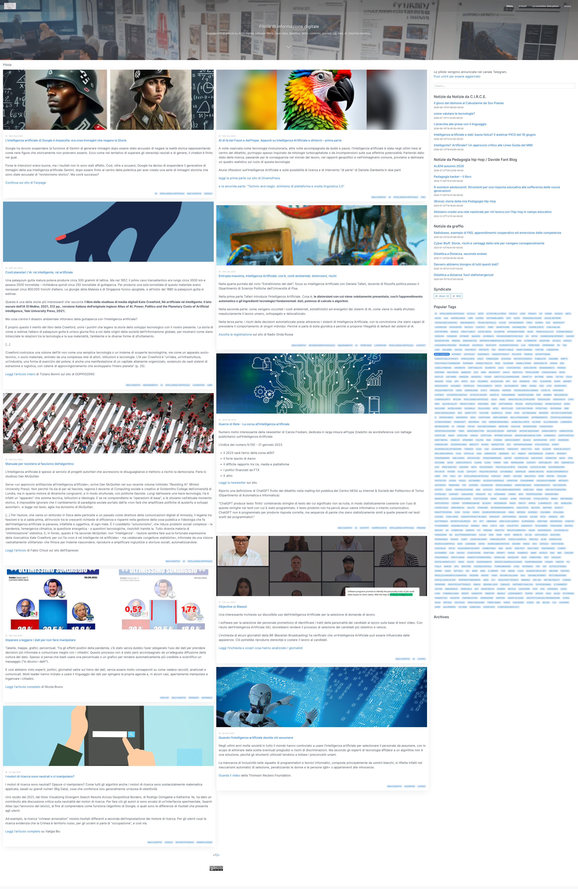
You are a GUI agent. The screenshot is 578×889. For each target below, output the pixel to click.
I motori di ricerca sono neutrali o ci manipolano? (40, 776)
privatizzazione (534, 494)
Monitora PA (487, 589)
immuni (447, 566)
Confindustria (469, 598)
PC (568, 562)
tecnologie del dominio (526, 390)
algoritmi (410, 786)
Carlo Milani (553, 327)
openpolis (469, 386)
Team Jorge (452, 517)
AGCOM (458, 350)
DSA (472, 381)
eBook (511, 571)
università (459, 368)
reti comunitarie (557, 575)
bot (460, 413)
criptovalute (475, 368)
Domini (438, 571)
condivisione (474, 553)
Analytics (526, 449)
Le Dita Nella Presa (496, 313)
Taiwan (497, 462)
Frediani (421, 528)
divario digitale (553, 404)
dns (542, 386)
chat (570, 399)
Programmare (442, 458)
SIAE (502, 526)
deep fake (542, 521)
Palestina (544, 341)
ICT (513, 453)
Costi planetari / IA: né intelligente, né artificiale (39, 272)
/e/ (447, 530)
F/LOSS (466, 512)
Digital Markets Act (445, 562)
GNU (523, 575)
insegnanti (483, 354)
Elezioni (547, 449)
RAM (488, 440)
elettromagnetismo (465, 535)
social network (553, 318)
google (168, 842)
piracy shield (468, 332)
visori (532, 530)
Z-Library (493, 571)
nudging (464, 467)
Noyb (562, 372)
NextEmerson (535, 453)
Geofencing (556, 521)
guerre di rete (379, 528)
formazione (492, 359)
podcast (496, 476)
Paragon (463, 377)
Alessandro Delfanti (468, 548)
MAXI (460, 544)
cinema (512, 494)
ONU (552, 553)
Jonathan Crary (478, 539)
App (456, 381)
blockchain (497, 381)
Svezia (530, 602)
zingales (505, 584)
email (502, 399)
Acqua (452, 480)
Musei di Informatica (557, 471)
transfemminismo (492, 458)
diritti (564, 359)
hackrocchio (521, 458)
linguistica (522, 508)
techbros (483, 381)
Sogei (563, 589)
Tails (452, 476)
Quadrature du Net (536, 571)
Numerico (523, 553)
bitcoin (457, 399)
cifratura (512, 480)
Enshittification (443, 512)
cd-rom (463, 607)
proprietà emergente (469, 580)
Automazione (529, 413)
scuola (471, 313)
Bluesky (487, 503)
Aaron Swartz (549, 431)
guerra (539, 323)
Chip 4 (494, 526)
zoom (449, 490)
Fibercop (489, 593)
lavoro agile (441, 508)
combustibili (489, 548)
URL (556, 503)
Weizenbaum (500, 503)
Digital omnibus (504, 485)
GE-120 (528, 535)
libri (210, 385)
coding (455, 503)
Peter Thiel (541, 408)
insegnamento (547, 368)
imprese (521, 512)
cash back (440, 548)
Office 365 (440, 435)
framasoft (459, 422)
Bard (474, 571)
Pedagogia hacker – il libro (452, 176)
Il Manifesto (545, 503)
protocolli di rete (505, 467)
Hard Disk (528, 490)
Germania (504, 453)
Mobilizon (566, 503)
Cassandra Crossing (445, 345)
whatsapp (491, 345)
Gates (482, 544)
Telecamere (541, 526)
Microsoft (558, 323)
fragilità (480, 494)
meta (473, 467)
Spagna (461, 426)
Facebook (452, 336)
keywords (527, 566)
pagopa (454, 539)
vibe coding (458, 458)
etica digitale (542, 444)
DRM (491, 535)
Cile (437, 467)
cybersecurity (442, 399)
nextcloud (507, 408)
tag (538, 566)
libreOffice (490, 453)
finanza (561, 368)
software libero (495, 318)
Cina (519, 341)
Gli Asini (536, 422)
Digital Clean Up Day (445, 580)
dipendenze (548, 345)
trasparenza (441, 557)
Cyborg (566, 580)
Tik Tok (559, 377)
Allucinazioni (551, 422)
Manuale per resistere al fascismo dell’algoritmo (39, 464)
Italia (569, 377)
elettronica (441, 521)
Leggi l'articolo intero (20, 374)
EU (527, 336)
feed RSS (533, 539)
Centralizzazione (464, 490)
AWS (478, 490)
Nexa (473, 417)
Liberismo (491, 521)
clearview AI (498, 449)
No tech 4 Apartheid (561, 413)
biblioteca (530, 476)
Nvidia (526, 544)
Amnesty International (479, 557)
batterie (539, 377)
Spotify (439, 490)
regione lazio (490, 584)
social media (484, 332)
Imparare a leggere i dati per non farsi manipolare (40, 640)
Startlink (462, 435)
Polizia (519, 404)
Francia (528, 354)
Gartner (547, 508)
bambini (547, 395)
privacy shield (467, 404)
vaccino (517, 476)
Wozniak (474, 575)
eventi (555, 444)
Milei (524, 557)
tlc (554, 602)
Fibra (523, 386)
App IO (452, 548)
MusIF (509, 548)
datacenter (455, 327)
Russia (485, 444)
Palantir (516, 354)
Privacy (513, 313)
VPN (484, 422)
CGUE (448, 381)
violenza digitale (482, 566)
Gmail (493, 499)
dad (548, 323)
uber (437, 476)
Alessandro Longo (461, 499)
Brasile (501, 593)
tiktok (471, 426)
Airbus (477, 584)
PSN (542, 589)
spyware (464, 336)
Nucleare (440, 408)
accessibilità (511, 386)
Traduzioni (556, 526)
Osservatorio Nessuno (493, 512)
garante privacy (500, 354)
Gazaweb (553, 359)
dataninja (207, 698)
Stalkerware (527, 480)
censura (439, 336)
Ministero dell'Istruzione (522, 399)
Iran (437, 404)
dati (509, 318)
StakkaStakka (549, 372)
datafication (540, 440)
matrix (485, 575)
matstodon (557, 544)
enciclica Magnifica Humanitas (450, 575)
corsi (459, 390)
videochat (513, 449)
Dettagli (458, 571)
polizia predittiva (444, 390)
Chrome (498, 440)
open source (467, 359)
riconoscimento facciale (322, 345)
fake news (483, 404)
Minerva (470, 530)
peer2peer (454, 485)
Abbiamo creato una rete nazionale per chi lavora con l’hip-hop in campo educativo (493, 212)
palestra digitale (488, 471)
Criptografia (509, 517)
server (507, 458)
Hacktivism (484, 417)
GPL (509, 444)
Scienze (501, 589)
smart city (470, 413)
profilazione (532, 372)
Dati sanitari (559, 485)
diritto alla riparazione (506, 377)
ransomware (508, 395)
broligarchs (561, 395)
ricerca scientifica (444, 544)
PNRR (490, 327)
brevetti (474, 444)
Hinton (550, 476)
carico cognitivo (517, 539)
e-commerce (560, 584)
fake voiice (533, 548)
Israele (454, 332)
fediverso (558, 390)
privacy (532, 313)
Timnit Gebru (494, 602)
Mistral (448, 602)
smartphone (502, 327)
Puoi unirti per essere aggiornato (457, 76)
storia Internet (443, 422)
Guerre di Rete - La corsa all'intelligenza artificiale (254, 424)
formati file (441, 598)
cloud (502, 323)
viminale (553, 517)
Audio (438, 318)
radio (451, 435)
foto (543, 517)
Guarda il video (229, 775)
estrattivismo (543, 354)
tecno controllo (487, 323)
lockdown (524, 589)
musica (526, 440)
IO (453, 426)
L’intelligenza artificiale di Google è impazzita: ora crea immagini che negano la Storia (65, 140)
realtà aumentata (516, 530)
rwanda (475, 526)
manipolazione (204, 842)
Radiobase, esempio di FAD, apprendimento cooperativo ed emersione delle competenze (497, 233)
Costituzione (480, 499)
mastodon (452, 372)
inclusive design (495, 431)
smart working (524, 350)
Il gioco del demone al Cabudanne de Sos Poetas (469, 103)
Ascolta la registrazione (235, 334)
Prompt (501, 553)
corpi (464, 539)
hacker (570, 336)
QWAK (533, 553)
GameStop (477, 593)
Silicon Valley (450, 404)
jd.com (438, 589)
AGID (537, 449)
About (567, 6)
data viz (165, 698)
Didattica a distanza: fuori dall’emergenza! (464, 275)
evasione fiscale (459, 526)
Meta (568, 313)
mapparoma (566, 499)
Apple (534, 336)
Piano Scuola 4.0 (544, 332)
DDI (476, 589)
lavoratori (198, 385)
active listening (558, 566)
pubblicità (540, 359)
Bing (483, 571)
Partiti (522, 503)
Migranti (561, 453)
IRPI (562, 517)
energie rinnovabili (498, 422)
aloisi (557, 593)
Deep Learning (500, 417)
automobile (506, 471)
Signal (533, 386)
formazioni (440, 535)
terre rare (365, 345)
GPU (535, 544)
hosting (565, 571)
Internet (456, 354)
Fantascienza (446, 417)
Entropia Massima (523, 444)
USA (446, 318)
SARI (506, 462)
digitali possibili (534, 404)
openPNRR (440, 584)
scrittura (486, 435)
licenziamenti (515, 593)
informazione (442, 426)
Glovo (470, 562)
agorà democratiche (498, 544)
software (451, 377)
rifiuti (498, 386)
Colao (482, 535)
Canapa (549, 562)
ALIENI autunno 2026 (449, 166)
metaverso (461, 417)
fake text (519, 548)
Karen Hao (475, 607)
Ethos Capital (541, 499)
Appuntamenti (516, 323)
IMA (514, 381)
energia (456, 341)
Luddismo (470, 544)
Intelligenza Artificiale (172, 193)
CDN (570, 458)
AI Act (484, 390)
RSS (458, 296)
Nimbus (521, 453)
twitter (539, 350)
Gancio (474, 435)
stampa (561, 548)
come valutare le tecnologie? (454, 113)
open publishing (476, 602)
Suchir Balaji (561, 530)
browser (543, 413)
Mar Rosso (536, 458)
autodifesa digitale (457, 395)
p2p (464, 485)
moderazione (529, 426)
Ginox (512, 503)
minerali (525, 580)
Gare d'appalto (463, 462)
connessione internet (552, 336)
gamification (566, 431)
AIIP (544, 566)
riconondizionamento (502, 508)
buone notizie (442, 341)
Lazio (520, 571)
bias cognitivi (194, 193)
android (506, 390)
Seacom (523, 517)
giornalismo (471, 390)
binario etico (441, 499)
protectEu (440, 480)
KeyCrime (439, 462)
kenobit (567, 381)
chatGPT (364, 528)
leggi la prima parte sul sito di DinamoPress (249, 178)
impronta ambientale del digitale (496, 341)
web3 (511, 512)
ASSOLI (462, 480)
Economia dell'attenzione (448, 449)
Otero (566, 598)
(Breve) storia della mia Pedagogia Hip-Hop (465, 201)
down (557, 381)
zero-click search (509, 521)
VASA (548, 593)
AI (156, 193)
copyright (470, 350)
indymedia (474, 422)
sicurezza (477, 345)
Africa (532, 503)
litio (549, 386)
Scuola (556, 341)
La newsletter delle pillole (545, 6)
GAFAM (548, 313)
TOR (445, 476)
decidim (516, 544)
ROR (538, 395)
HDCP (507, 535)
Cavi (476, 372)
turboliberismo (503, 566)
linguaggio (467, 494)
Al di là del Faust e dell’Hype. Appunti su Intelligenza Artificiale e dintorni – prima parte (280, 140)
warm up (517, 535)
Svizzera (473, 485)
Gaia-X (506, 372)
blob (543, 539)
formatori (551, 458)
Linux (480, 359)
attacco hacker (478, 395)
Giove (450, 462)
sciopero (564, 602)
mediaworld (451, 589)
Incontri (454, 598)
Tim (564, 345)
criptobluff (545, 462)
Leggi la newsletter (232, 482)
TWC (423, 197)
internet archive (503, 435)
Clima (487, 462)
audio (517, 318)
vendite (560, 562)
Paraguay (494, 517)
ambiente (466, 372)
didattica (517, 372)
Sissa (494, 399)
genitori (500, 598)
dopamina (468, 363)
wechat (439, 530)
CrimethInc (535, 557)
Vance (507, 602)
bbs (559, 553)
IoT (474, 521)
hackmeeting (519, 327)
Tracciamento (484, 386)
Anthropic (440, 485)
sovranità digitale (508, 345)
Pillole (510, 6)
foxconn (522, 467)
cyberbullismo (450, 593)
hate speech (541, 535)
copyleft (471, 471)
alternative (530, 341)
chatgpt (420, 345)
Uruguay (556, 557)
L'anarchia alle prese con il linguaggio (460, 124)
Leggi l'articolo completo (22, 687)
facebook (464, 345)
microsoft (494, 372)
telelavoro (484, 408)
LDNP (522, 313)
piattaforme (441, 332)
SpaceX (539, 593)
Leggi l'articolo (15, 550)
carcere (569, 553)
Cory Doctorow (524, 408)
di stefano (568, 593)
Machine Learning (487, 426)
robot (507, 476)
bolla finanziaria (519, 417)
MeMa (539, 490)
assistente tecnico (508, 580)
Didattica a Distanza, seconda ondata (460, 254)
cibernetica (567, 462)
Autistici (487, 490)
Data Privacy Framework (447, 363)
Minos (554, 499)
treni (461, 431)
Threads (469, 449)
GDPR (480, 313)
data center (530, 368)
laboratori (552, 350)
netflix (512, 589)
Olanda (503, 499)
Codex (476, 512)
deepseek (511, 431)
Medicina (503, 426)
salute (470, 508)
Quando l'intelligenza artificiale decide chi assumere (256, 737)
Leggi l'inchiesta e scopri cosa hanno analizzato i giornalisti (261, 648)
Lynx (437, 593)
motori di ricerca (185, 842)
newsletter (498, 444)
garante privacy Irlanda (473, 517)
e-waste (550, 453)
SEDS (485, 580)
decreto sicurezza (460, 521)
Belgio (546, 602)
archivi (460, 553)
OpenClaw (499, 557)
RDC (546, 557)
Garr (437, 607)
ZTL (493, 580)
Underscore (441, 444)
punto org (525, 499)
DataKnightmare (516, 332)
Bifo (521, 494)
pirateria (439, 372)
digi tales (460, 602)
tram (494, 575)
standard (483, 508)
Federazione (487, 598)
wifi (556, 462)
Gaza (501, 368)
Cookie (478, 462)
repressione (517, 462)
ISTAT (552, 440)
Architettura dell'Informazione (543, 598)
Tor (503, 571)
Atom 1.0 (443, 296)
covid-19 (545, 390)
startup (569, 521)
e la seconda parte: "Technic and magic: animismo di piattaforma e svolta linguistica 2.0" (281, 186)
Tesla (438, 566)
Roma (567, 404)
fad (493, 350)
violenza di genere (546, 480)
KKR (562, 363)
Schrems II (488, 336)
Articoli (522, 6)
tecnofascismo (458, 444)
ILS (489, 494)
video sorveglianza (445, 413)
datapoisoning (543, 584)
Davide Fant (560, 386)
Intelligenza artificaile (476, 476)
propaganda (441, 539)
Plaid (460, 471)
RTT (481, 521)
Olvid (437, 602)
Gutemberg (440, 553)
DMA (493, 404)
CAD (487, 449)
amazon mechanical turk (528, 435)
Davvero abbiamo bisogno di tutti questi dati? (466, 264)
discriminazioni (556, 467)
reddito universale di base (508, 562)
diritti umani (457, 557)
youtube (484, 413)
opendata (194, 698)
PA (558, 345)
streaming (499, 494)
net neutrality (551, 580)
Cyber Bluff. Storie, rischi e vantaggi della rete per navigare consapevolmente (489, 243)
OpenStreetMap (523, 485)
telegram (508, 363)
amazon (439, 381)
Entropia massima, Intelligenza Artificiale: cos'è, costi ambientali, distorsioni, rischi (277, 276)
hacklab (515, 426)
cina (479, 453)
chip (437, 350)
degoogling (544, 399)
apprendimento (539, 417)
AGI (467, 571)
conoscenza (546, 426)
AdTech (543, 553)
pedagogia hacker (532, 318)
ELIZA (478, 449)
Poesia (511, 553)
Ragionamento (484, 562)
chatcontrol (514, 368)
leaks (448, 571)
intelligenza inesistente (508, 490)
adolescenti (441, 386)
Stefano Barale (564, 332)
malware (447, 350)
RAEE (497, 363)
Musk (530, 332)
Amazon (476, 336)
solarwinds (449, 607)
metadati (563, 480)
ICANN (513, 499)
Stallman (558, 512)
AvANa (550, 377)
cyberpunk (457, 530)
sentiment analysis (523, 584)
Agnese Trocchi (484, 363)
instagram (555, 408)
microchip (513, 557)
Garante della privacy (446, 359)
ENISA (461, 562)
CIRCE (529, 323)
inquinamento (150, 385)
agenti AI (494, 395)
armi (483, 372)
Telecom (561, 476)
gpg (456, 566)
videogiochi (559, 399)
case (457, 512)
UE (540, 313)
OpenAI (553, 363)
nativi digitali (442, 503)
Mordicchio (555, 539)
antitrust (469, 354)
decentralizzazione (445, 431)
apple (464, 381)
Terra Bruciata (497, 539)
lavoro (421, 659)
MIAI (501, 548)
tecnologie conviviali (446, 323)
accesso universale (493, 480)
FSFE (535, 589)
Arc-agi (537, 580)
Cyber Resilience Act (508, 607)
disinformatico (542, 485)
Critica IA (469, 453)
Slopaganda (528, 521)
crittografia (505, 404)
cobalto (455, 440)
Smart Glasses (515, 598)
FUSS (458, 453)
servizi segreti (512, 440)
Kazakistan (487, 485)
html (516, 566)
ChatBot (439, 395)
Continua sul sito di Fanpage (25, 182)
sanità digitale (566, 435)
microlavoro (454, 408)
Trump (488, 377)
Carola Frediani (443, 368)
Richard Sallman (508, 575)
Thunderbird (441, 526)
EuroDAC (532, 512)
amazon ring (551, 494)
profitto (499, 530)
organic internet (537, 575)
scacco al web (537, 467)
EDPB (541, 476)
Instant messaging (529, 431)
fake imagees (548, 548)
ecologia (506, 359)
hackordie (518, 602)
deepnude (520, 471)
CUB (452, 553)
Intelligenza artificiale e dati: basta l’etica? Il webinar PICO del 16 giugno (485, 134)
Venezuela (466, 589)
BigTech (469, 327)
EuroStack (489, 607)
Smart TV (527, 377)
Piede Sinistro (449, 467)
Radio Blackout (562, 449)
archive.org (474, 458)
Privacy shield (506, 350)
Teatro (528, 593)
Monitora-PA (540, 363)
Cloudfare (545, 381)
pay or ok (439, 471)
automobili (474, 480)
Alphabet (455, 386)
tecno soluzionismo (561, 417)
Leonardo (553, 589)
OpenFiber (468, 440)
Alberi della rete (520, 422)
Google (208, 193)
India (484, 526)
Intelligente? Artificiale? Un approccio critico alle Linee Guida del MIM (483, 145)
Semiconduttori (475, 431)
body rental (441, 440)
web (566, 408)
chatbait (453, 494)
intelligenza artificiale (200, 561)
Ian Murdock (544, 530)
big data (535, 508)
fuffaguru (440, 494)
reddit (465, 593)
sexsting (466, 566)
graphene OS (457, 508)
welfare (553, 571)
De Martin (490, 368)
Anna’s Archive (536, 471)
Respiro (569, 526)
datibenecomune (470, 503)
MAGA (562, 458)
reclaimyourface (444, 453)
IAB (538, 602)
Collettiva (512, 526)
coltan (479, 440)
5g (451, 535)
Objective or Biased (233, 606)
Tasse (508, 413)
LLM (523, 345)
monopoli (476, 377)
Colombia (545, 512)
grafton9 (489, 553)
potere (451, 471)
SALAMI (533, 517)
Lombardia (566, 422)
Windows (494, 390)
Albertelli (497, 413)
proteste (484, 350)
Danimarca (549, 435)
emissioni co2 (470, 341)
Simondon (563, 440)
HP (459, 476)
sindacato (526, 526)
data (516, 413)
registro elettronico (459, 584)
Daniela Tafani (523, 363)
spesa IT (559, 508)
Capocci (544, 544)
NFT (508, 381)
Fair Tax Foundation (556, 490)
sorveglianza (458, 318)
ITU (478, 530)
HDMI (499, 535)
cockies (439, 517)
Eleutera (555, 535)
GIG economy (486, 467)
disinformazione (533, 562)
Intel (495, 408)
